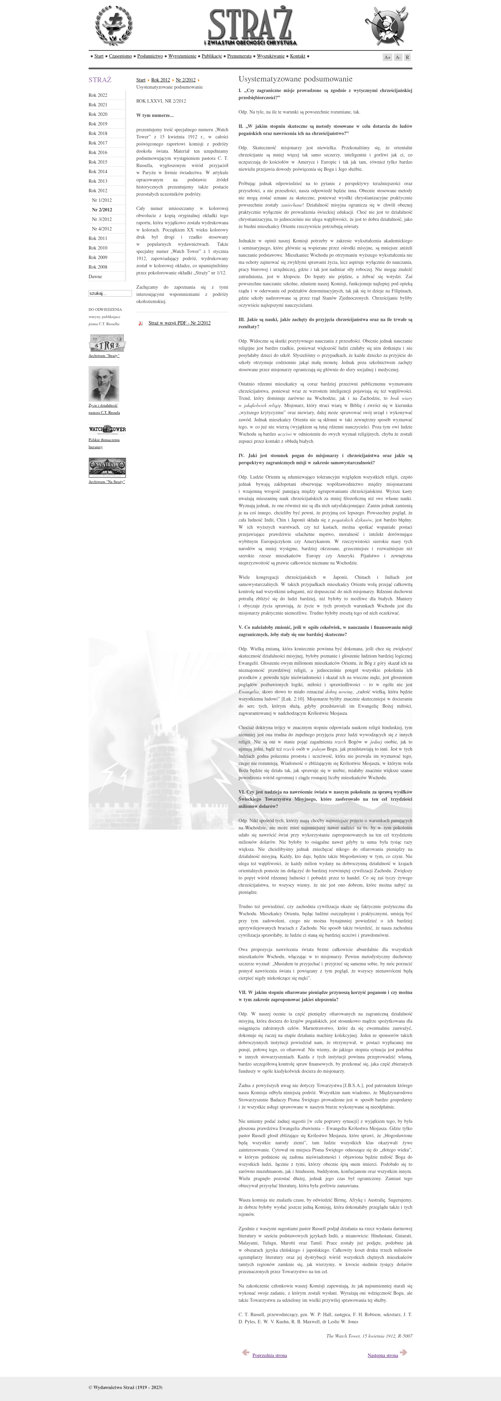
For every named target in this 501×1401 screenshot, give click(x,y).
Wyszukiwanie (271, 55)
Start (99, 55)
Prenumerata (239, 55)
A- (398, 57)
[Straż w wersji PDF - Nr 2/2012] (142, 322)
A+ (387, 57)
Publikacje (212, 55)
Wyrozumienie (182, 55)
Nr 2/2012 (186, 79)
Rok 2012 (160, 79)
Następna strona (383, 1355)
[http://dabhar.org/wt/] (107, 434)
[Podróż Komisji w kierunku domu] (403, 1355)
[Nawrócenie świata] (245, 1355)
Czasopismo (120, 55)
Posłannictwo (150, 55)
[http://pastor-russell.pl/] (104, 400)
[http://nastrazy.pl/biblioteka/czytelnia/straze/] (107, 350)
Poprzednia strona (270, 1355)
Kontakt (297, 55)
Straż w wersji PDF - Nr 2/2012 (180, 322)
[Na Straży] (107, 476)
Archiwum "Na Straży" (107, 481)
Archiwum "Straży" (104, 355)
